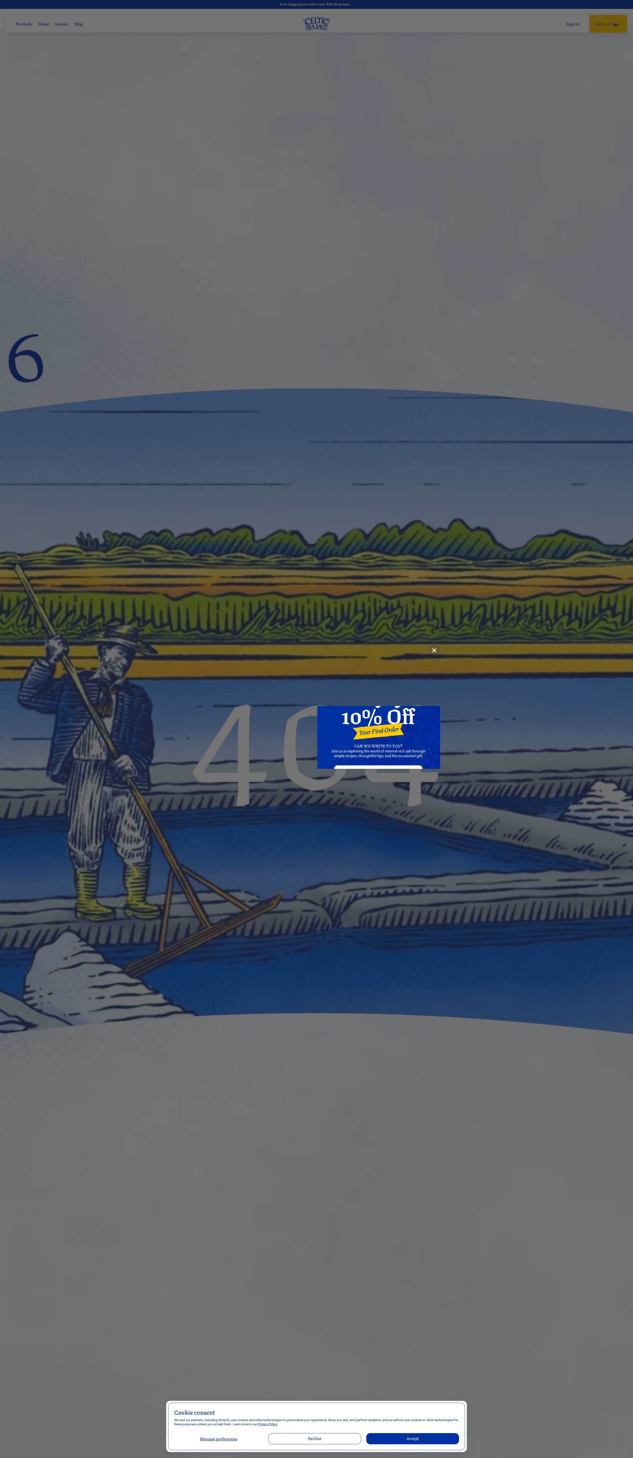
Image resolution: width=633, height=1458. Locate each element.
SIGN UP (378, 791)
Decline (315, 1438)
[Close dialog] (434, 650)
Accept (412, 1438)
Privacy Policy (267, 1424)
